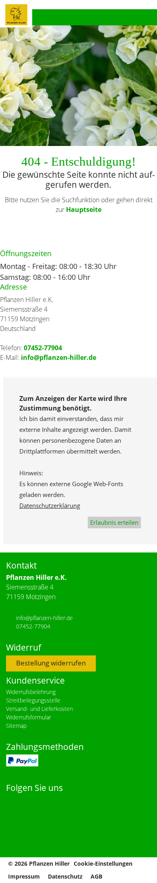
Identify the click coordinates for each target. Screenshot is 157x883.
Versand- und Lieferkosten (39, 709)
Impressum (24, 876)
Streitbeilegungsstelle (33, 700)
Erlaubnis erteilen (114, 522)
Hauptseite (83, 209)
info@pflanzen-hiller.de (58, 357)
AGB (96, 876)
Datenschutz (65, 876)
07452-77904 (43, 347)
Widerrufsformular (28, 717)
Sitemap (16, 725)
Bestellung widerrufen (51, 662)
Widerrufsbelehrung (31, 692)
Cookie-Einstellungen (103, 863)
